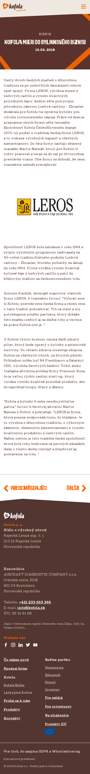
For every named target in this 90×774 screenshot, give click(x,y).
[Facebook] (6, 645)
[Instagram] (13, 645)
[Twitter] (28, 645)
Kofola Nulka (14, 685)
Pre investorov (58, 706)
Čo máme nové (16, 660)
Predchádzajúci (29, 488)
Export (50, 682)
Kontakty (12, 718)
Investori (52, 689)
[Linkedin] (20, 645)
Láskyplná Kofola (18, 692)
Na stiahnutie (57, 715)
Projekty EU (55, 724)
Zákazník (52, 675)
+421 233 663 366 (35, 602)
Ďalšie (73, 488)
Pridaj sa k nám (17, 700)
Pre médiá (54, 697)
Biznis (45, 34)
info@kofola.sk (31, 607)
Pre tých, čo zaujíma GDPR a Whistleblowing (42, 751)
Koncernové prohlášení (19, 759)
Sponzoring (54, 667)
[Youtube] (35, 645)
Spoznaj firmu (15, 668)
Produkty (12, 709)
